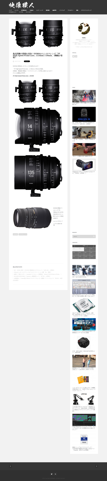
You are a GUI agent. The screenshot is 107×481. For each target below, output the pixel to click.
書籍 (77, 10)
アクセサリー (70, 10)
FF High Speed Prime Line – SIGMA (23, 76)
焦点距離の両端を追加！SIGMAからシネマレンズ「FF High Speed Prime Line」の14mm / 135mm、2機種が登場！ (38, 55)
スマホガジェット (12, 12)
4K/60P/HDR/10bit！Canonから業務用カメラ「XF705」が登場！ (32, 276)
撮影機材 (48, 10)
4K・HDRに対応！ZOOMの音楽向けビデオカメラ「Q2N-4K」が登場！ (34, 270)
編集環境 (54, 10)
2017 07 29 (17, 61)
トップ (10, 10)
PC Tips (21, 12)
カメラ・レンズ (39, 10)
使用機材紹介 (24, 10)
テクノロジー (28, 12)
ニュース (16, 10)
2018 (84, 245)
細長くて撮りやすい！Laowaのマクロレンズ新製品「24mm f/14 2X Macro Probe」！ (38, 274)
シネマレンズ (23, 234)
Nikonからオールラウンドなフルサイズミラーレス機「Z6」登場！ (33, 272)
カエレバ (60, 221)
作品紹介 (32, 10)
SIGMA (15, 234)
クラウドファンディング (86, 10)
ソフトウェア (62, 10)
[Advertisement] (26, 247)
